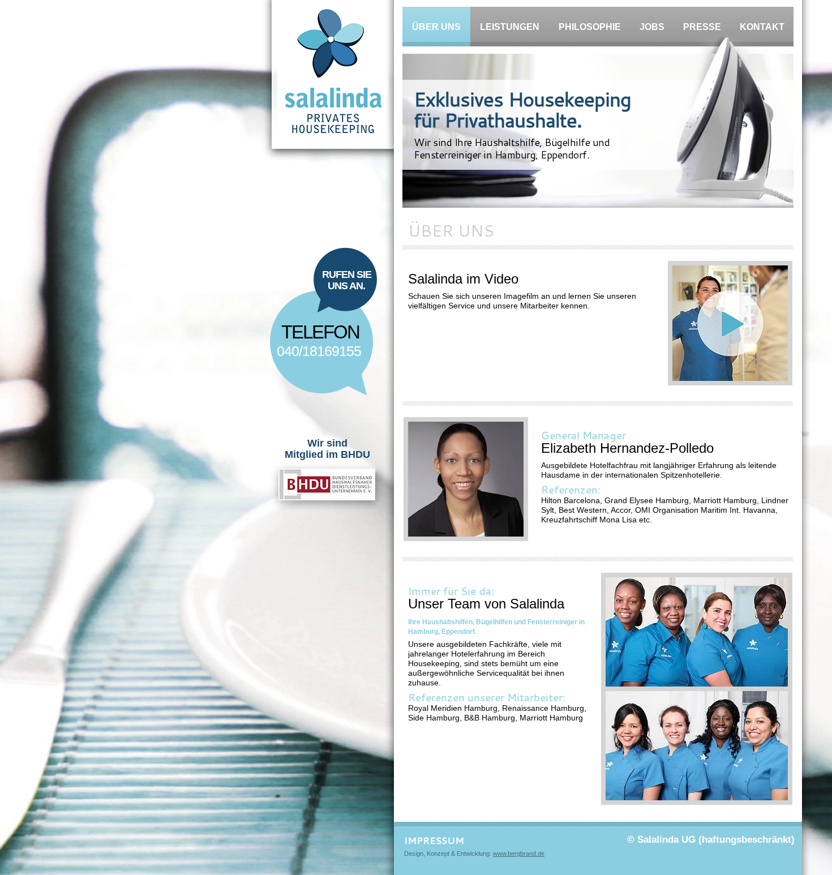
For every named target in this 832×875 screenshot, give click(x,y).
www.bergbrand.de (518, 853)
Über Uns (436, 27)
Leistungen (509, 27)
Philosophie (590, 27)
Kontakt (762, 27)
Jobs (652, 27)
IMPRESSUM (434, 840)
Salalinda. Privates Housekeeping (328, 80)
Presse (702, 27)
